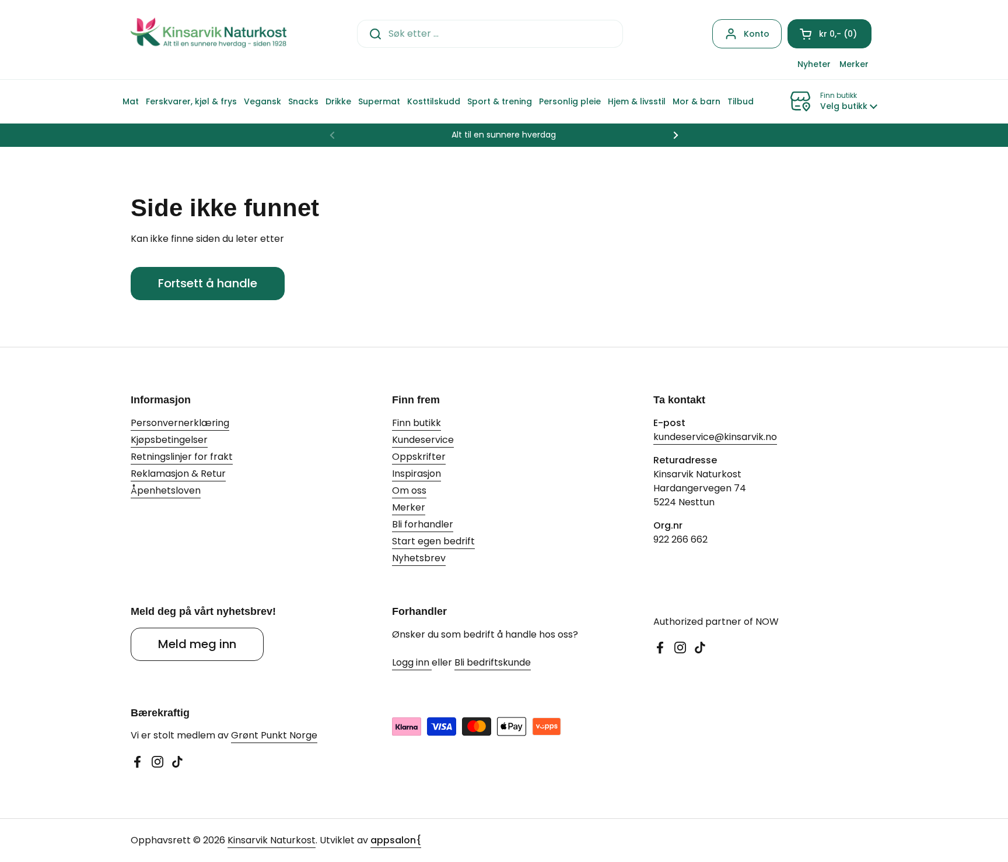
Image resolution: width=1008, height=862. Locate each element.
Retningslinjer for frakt (182, 456)
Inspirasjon (416, 473)
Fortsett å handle (207, 283)
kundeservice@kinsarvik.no (715, 437)
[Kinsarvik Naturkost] (208, 33)
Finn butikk (416, 423)
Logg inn (412, 662)
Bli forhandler (422, 524)
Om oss (409, 490)
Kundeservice (423, 439)
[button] (830, 33)
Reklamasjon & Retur (178, 473)
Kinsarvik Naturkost (272, 840)
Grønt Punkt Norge (274, 735)
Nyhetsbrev (419, 558)
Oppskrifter (419, 456)
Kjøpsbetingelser (169, 439)
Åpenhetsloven (166, 490)
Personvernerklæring (180, 423)
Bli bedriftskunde (492, 662)
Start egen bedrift (433, 541)
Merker (408, 507)
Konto (756, 34)
